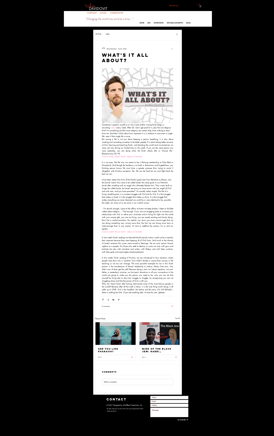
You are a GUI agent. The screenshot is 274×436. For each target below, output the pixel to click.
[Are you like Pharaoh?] (115, 333)
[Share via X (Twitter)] (108, 300)
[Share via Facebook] (103, 300)
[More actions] (172, 48)
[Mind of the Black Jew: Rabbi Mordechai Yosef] (159, 333)
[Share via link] (119, 300)
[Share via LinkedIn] (113, 300)
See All (177, 318)
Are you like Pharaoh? (108, 350)
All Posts (98, 34)
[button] (177, 34)
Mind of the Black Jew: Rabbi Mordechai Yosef (157, 350)
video (108, 34)
